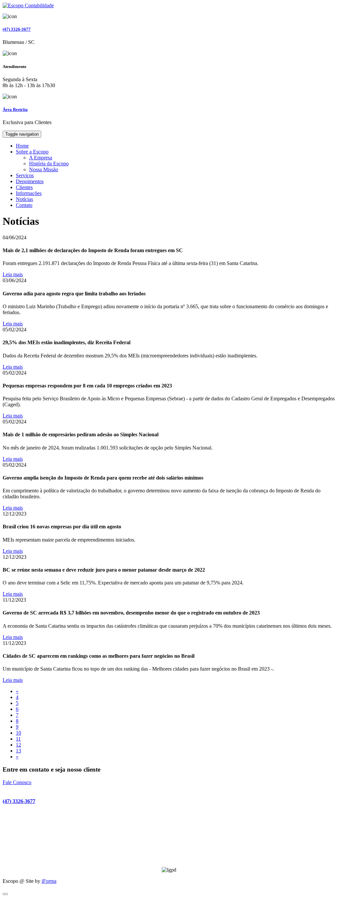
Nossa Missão (43, 169)
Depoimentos (30, 181)
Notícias (24, 199)
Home (22, 146)
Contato (24, 205)
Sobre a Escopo (32, 151)
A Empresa (40, 157)
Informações (29, 193)
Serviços (25, 175)
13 (18, 750)
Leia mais (13, 274)
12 (18, 745)
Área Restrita (15, 109)
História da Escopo (49, 163)
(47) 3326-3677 (17, 29)
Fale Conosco (17, 782)
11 (18, 739)
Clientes (24, 187)
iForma (49, 881)
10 (18, 733)
